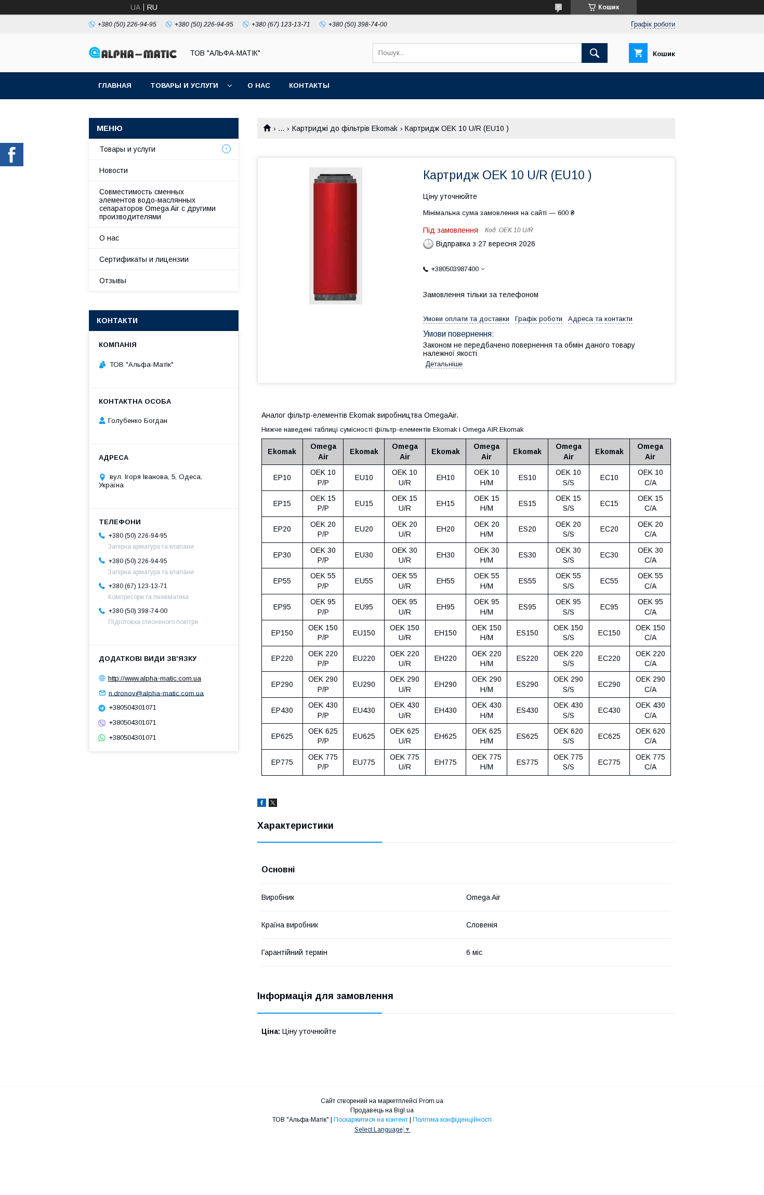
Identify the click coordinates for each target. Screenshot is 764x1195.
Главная (114, 85)
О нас (258, 85)
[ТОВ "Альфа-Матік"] (133, 55)
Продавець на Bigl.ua (382, 1110)
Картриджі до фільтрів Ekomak (345, 128)
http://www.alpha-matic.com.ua (154, 678)
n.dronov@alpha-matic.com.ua (156, 693)
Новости (113, 170)
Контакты (309, 85)
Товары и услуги (184, 85)
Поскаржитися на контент (371, 1119)
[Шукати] (595, 53)
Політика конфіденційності (452, 1119)
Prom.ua (431, 1101)
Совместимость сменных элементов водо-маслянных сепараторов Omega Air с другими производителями (157, 204)
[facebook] (261, 804)
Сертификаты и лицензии (144, 259)
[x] (273, 804)
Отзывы (112, 280)
